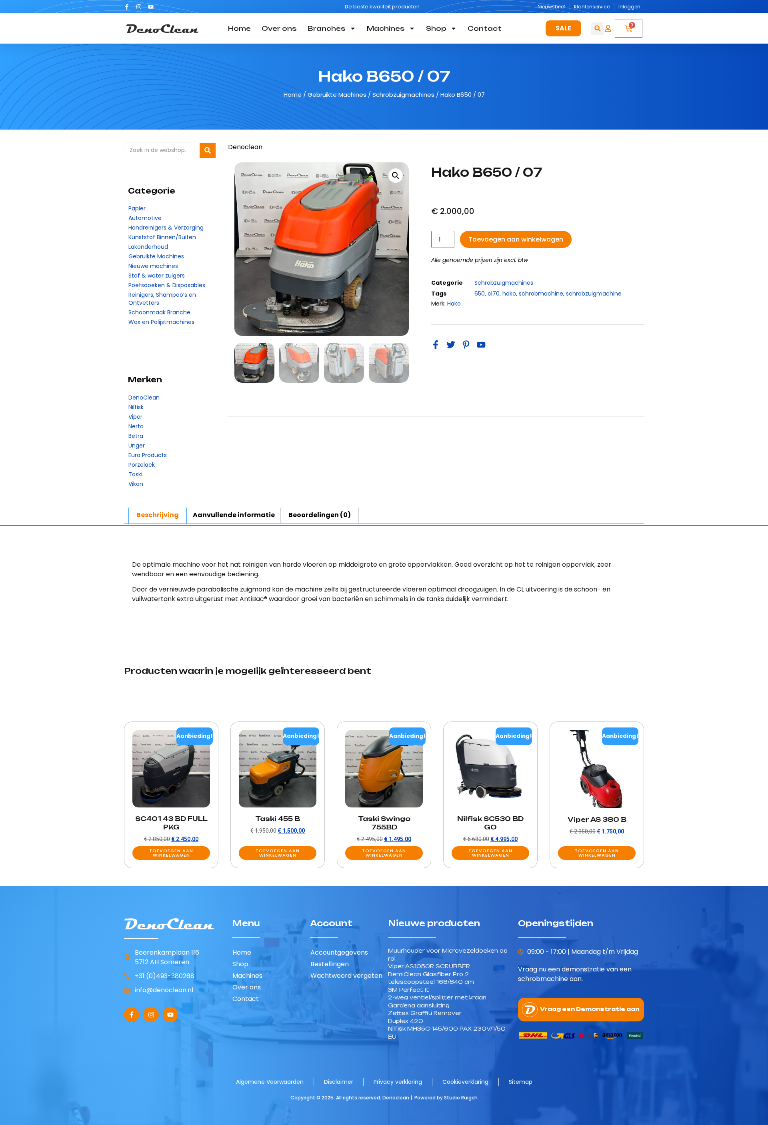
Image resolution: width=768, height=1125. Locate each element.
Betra (135, 436)
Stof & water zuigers (156, 276)
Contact (485, 28)
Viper (135, 417)
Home (239, 28)
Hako (454, 304)
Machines (386, 28)
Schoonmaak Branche (159, 312)
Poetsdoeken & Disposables (166, 285)
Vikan (135, 484)
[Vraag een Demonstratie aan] (530, 1009)
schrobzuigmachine (594, 294)
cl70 (494, 294)
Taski (135, 474)
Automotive (145, 218)
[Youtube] (151, 7)
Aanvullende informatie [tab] (234, 515)
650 (479, 294)
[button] (597, 28)
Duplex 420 (405, 1021)
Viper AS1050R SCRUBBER (429, 966)
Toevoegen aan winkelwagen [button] (171, 852)
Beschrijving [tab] (157, 515)
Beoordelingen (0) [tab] (319, 515)
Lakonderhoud (148, 247)
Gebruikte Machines (337, 94)
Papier (137, 208)
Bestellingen (329, 964)
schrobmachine (541, 294)
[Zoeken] (208, 150)
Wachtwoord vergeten (346, 975)
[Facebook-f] (127, 7)
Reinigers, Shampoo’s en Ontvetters (162, 299)
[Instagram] (139, 7)
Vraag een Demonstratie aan (589, 1009)
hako (509, 294)
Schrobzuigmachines (403, 94)
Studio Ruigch (461, 1097)
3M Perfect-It (408, 990)
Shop (436, 28)
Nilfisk (136, 407)
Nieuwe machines (153, 266)
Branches (327, 28)
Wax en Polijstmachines (161, 322)
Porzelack (141, 465)
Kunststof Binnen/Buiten (162, 237)
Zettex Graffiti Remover (425, 1013)
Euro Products (147, 455)
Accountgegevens (339, 952)
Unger (136, 446)
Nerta (136, 426)
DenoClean (144, 398)
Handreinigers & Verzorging (166, 228)
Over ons (279, 28)
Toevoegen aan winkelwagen (515, 239)
